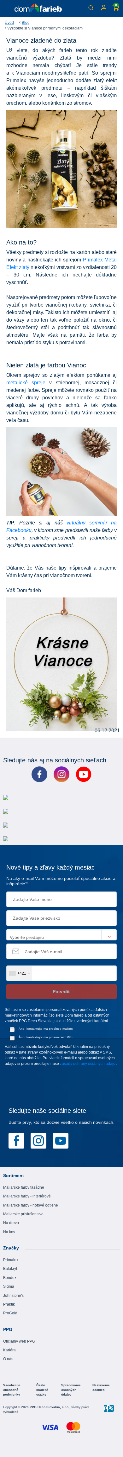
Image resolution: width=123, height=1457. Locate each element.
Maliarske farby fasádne (23, 1187)
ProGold (10, 1313)
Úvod (9, 22)
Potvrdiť (61, 991)
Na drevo (11, 1223)
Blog (26, 22)
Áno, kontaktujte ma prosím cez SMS (46, 1037)
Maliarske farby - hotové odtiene (30, 1205)
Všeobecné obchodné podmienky (11, 1389)
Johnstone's (13, 1295)
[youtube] (60, 1140)
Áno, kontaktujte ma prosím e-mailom (46, 1028)
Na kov (9, 1232)
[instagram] (38, 1140)
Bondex (9, 1278)
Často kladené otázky (42, 1389)
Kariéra (9, 1350)
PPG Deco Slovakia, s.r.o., (50, 1407)
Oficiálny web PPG (19, 1341)
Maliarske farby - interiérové (27, 1196)
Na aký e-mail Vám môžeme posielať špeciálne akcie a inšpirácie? (60, 881)
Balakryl (10, 1268)
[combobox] (19, 973)
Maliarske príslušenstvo (23, 1214)
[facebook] (16, 1140)
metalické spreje (25, 382)
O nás (8, 1359)
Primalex (10, 1260)
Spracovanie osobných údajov (71, 1389)
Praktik (9, 1304)
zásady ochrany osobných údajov (88, 1063)
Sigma (8, 1286)
